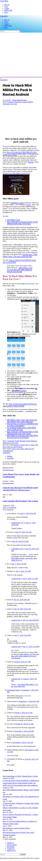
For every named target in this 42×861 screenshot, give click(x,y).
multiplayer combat (17, 203)
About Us (10, 843)
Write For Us (11, 850)
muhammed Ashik (13, 690)
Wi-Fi (29, 205)
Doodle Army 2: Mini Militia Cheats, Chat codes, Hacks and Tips (20, 255)
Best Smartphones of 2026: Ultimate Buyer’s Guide (20, 776)
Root (6, 12)
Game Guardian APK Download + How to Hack (20, 501)
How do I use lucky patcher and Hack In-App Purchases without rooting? (20, 405)
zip (24, 392)
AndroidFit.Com (17, 549)
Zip (36, 388)
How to (6, 5)
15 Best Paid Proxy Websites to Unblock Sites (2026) (21, 803)
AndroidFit (8, 100)
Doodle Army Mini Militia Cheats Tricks (16, 173)
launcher (31, 162)
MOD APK (8, 10)
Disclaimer (10, 847)
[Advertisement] (21, 55)
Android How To (17, 523)
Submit (23, 854)
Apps (6, 6)
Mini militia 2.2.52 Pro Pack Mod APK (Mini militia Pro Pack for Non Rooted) (25, 656)
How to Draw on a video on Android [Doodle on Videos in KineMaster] (22, 424)
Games (6, 8)
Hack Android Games (19, 100)
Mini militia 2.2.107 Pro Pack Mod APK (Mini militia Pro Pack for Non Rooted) (19, 269)
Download (16, 390)
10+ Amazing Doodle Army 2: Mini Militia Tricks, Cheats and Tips (21, 428)
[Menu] (1, 78)
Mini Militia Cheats (13, 220)
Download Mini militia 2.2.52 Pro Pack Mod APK (24, 685)
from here (23, 390)
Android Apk (15, 579)
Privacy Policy (12, 845)
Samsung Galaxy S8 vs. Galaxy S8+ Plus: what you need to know (20, 446)
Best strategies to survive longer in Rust (16, 828)
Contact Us (11, 849)
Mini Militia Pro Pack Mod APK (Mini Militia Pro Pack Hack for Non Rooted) (22, 436)
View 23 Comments (9, 507)
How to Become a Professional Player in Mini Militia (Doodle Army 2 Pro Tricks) (22, 223)
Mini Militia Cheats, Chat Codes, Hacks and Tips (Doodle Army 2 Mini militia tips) (22, 421)
